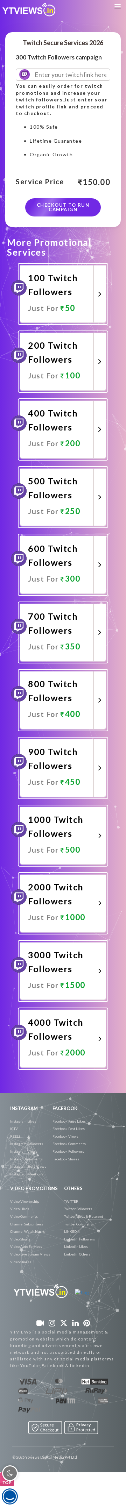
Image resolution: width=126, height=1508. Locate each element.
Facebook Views (65, 1136)
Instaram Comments (26, 1159)
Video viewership (24, 1201)
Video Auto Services (26, 1246)
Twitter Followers (78, 1209)
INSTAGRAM (24, 1108)
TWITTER (71, 1201)
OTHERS (73, 1188)
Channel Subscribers (26, 1224)
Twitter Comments (79, 1224)
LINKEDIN (72, 1231)
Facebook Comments (69, 1143)
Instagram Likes (23, 1121)
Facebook (64, 1108)
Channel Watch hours (27, 1231)
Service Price (40, 181)
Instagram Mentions (26, 1174)
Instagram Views (23, 1151)
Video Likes (19, 1209)
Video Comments (24, 1216)
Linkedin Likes (76, 1246)
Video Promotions (34, 1188)
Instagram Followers (26, 1143)
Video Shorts (20, 1239)
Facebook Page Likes (69, 1121)
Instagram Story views (28, 1166)
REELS (15, 1136)
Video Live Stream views (30, 1254)
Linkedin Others (77, 1254)
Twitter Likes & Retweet (83, 1216)
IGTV (14, 1128)
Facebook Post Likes (68, 1128)
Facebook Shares (65, 1159)
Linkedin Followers (79, 1239)
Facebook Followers (68, 1151)
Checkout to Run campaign (63, 207)
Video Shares (20, 1262)
